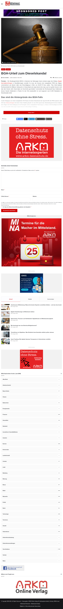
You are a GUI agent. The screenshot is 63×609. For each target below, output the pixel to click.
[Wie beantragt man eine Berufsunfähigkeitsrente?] (5, 327)
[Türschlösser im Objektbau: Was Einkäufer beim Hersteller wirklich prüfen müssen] (5, 334)
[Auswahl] (2, 4)
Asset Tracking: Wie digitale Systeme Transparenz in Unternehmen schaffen (31, 339)
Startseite (4, 66)
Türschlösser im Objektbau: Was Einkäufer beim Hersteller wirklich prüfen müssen (32, 332)
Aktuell (10, 299)
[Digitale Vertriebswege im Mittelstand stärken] (5, 314)
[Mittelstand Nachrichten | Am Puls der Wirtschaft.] (12, 4)
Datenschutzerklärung (32, 202)
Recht (8, 66)
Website (34, 196)
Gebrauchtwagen (10, 102)
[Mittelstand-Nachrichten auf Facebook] (12, 570)
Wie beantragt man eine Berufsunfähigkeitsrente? (24, 325)
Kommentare (50, 299)
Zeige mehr (31, 112)
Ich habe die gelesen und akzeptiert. (17, 207)
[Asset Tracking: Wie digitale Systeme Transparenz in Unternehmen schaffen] (5, 341)
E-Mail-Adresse (5, 196)
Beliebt (30, 299)
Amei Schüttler (5, 77)
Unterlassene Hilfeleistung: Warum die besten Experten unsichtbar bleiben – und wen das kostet (36, 305)
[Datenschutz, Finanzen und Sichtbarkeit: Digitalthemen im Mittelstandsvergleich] (5, 321)
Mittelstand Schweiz (35, 603)
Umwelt (8, 69)
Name (3, 189)
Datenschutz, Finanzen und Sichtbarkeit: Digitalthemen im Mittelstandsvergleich (32, 318)
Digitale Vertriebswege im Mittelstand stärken (22, 311)
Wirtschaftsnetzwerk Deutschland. (33, 606)
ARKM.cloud (56, 601)
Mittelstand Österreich (25, 603)
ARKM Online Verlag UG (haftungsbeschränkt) (38, 601)
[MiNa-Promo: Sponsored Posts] (31, 12)
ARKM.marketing (31, 271)
